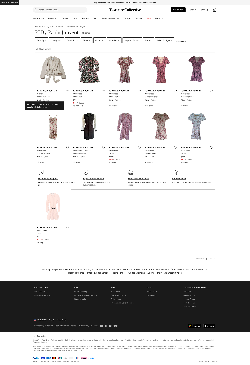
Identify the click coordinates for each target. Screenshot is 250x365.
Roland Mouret (76, 272)
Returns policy (80, 299)
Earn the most (179, 178)
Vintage (126, 18)
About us (187, 291)
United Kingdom (44, 361)
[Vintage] (133, 18)
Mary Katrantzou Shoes (169, 272)
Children (85, 18)
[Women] (71, 18)
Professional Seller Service (122, 303)
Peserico (200, 269)
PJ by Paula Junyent (54, 26)
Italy (78, 361)
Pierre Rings (118, 272)
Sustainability (189, 295)
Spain (73, 361)
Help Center (152, 291)
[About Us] (165, 18)
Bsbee (68, 269)
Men (75, 18)
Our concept (39, 291)
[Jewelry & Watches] (121, 18)
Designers (52, 18)
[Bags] (99, 18)
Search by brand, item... (48, 9)
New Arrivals (38, 18)
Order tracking (80, 291)
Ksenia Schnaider (132, 269)
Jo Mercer (114, 269)
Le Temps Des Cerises (155, 269)
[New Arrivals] (46, 18)
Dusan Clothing (83, 269)
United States (56, 361)
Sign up (204, 9)
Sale (149, 18)
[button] (215, 10)
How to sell (115, 291)
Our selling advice (118, 295)
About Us (159, 18)
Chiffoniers (176, 269)
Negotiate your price (48, 178)
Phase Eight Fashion (97, 272)
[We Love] (144, 18)
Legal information (62, 326)
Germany (66, 361)
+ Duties (45, 100)
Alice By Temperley (52, 269)
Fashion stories (189, 306)
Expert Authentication (93, 178)
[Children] (91, 18)
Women (65, 18)
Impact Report (189, 299)
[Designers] (59, 18)
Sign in (193, 9)
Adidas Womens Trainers (141, 272)
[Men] (79, 18)
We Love (138, 18)
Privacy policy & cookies (88, 326)
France (35, 361)
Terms (73, 326)
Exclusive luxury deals (138, 178)
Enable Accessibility (9, 2)
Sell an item (178, 9)
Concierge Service (42, 295)
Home (38, 26)
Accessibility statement (43, 326)
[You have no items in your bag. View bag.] (215, 10)
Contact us (152, 295)
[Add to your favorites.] (67, 91)
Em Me (189, 269)
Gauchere (100, 269)
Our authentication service (85, 295)
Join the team (189, 303)
